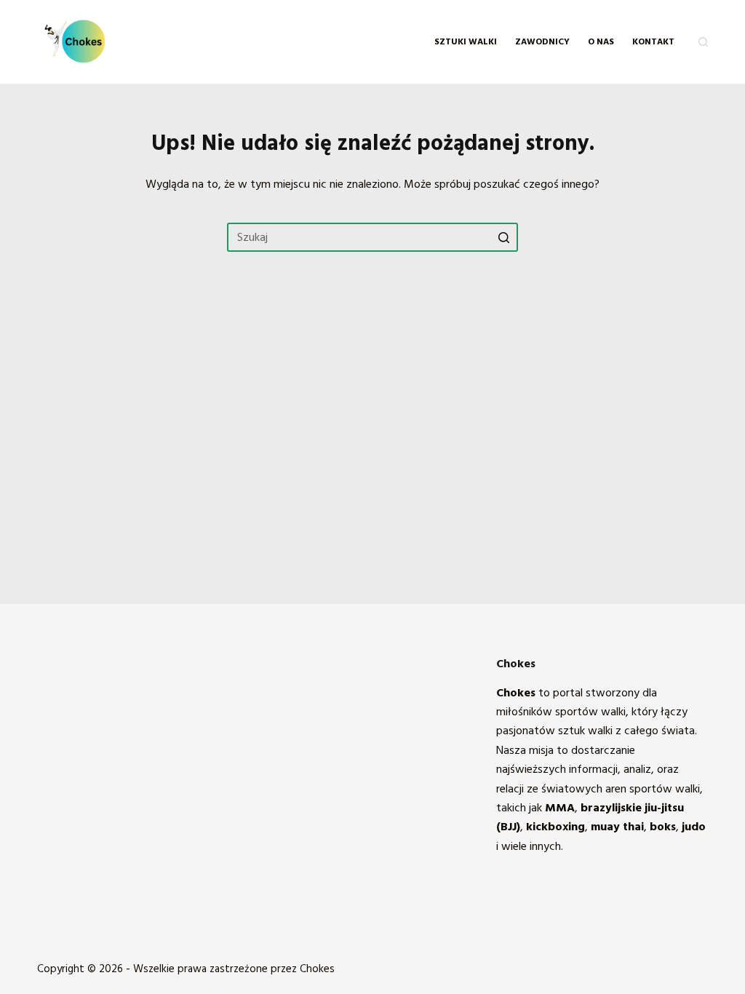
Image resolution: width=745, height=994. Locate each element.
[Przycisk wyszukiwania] (503, 237)
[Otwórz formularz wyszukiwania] (703, 42)
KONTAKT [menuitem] (653, 42)
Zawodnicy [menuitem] (542, 42)
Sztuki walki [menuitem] (465, 42)
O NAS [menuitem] (601, 42)
